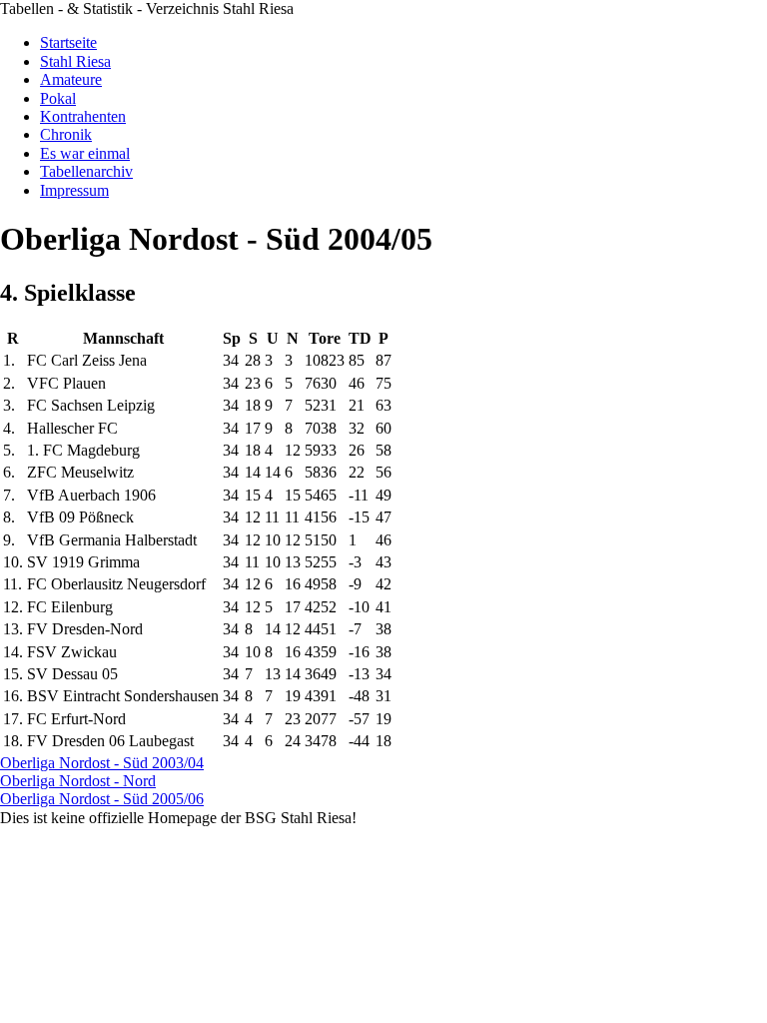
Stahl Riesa (75, 61)
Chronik (66, 134)
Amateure (71, 79)
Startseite (68, 42)
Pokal (58, 98)
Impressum (74, 190)
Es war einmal (85, 153)
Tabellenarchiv (86, 171)
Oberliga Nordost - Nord (78, 780)
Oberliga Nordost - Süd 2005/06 (102, 798)
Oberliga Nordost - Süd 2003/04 (102, 762)
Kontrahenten (83, 116)
